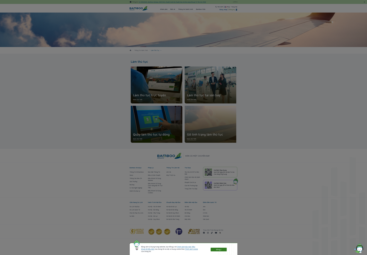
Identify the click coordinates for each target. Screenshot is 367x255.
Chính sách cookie (191, 249)
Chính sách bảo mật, (184, 247)
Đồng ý (218, 249)
